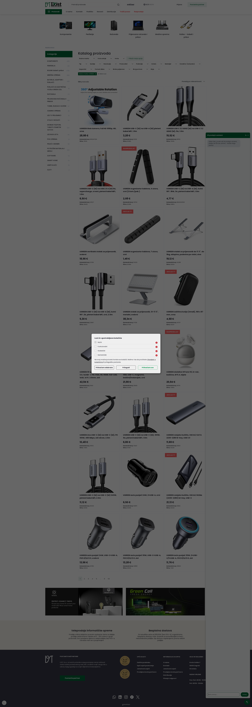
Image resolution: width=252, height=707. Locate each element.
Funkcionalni (102, 346)
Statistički (101, 351)
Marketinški (102, 355)
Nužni (100, 342)
